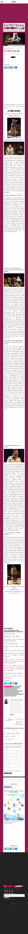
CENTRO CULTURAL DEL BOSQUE (9, 688)
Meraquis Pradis (15, 692)
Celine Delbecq (18, 686)
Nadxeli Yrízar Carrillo (15, 694)
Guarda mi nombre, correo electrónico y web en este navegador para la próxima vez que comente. (13, 771)
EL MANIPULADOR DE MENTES (12, 733)
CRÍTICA (6, 48)
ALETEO (6, 720)
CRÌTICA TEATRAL (7, 689)
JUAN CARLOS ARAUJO (18, 691)
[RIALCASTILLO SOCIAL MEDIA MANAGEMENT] (14, 819)
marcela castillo (7, 692)
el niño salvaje (14, 689)
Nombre (5, 758)
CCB (13, 686)
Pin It (5, 60)
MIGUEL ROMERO (7, 694)
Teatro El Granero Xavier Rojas (13, 48)
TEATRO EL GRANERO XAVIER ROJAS (10, 695)
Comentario (6, 749)
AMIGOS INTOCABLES (9, 736)
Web (5, 765)
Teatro (21, 694)
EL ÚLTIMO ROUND (9, 739)
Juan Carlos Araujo (9, 53)
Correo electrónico (7, 762)
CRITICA (17, 688)
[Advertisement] (14, 13)
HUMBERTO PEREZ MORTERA (9, 691)
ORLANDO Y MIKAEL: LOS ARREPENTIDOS (19, 723)
